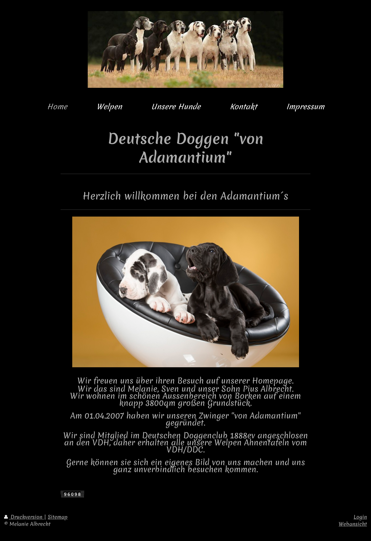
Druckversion (26, 516)
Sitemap (58, 516)
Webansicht (353, 523)
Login (360, 516)
